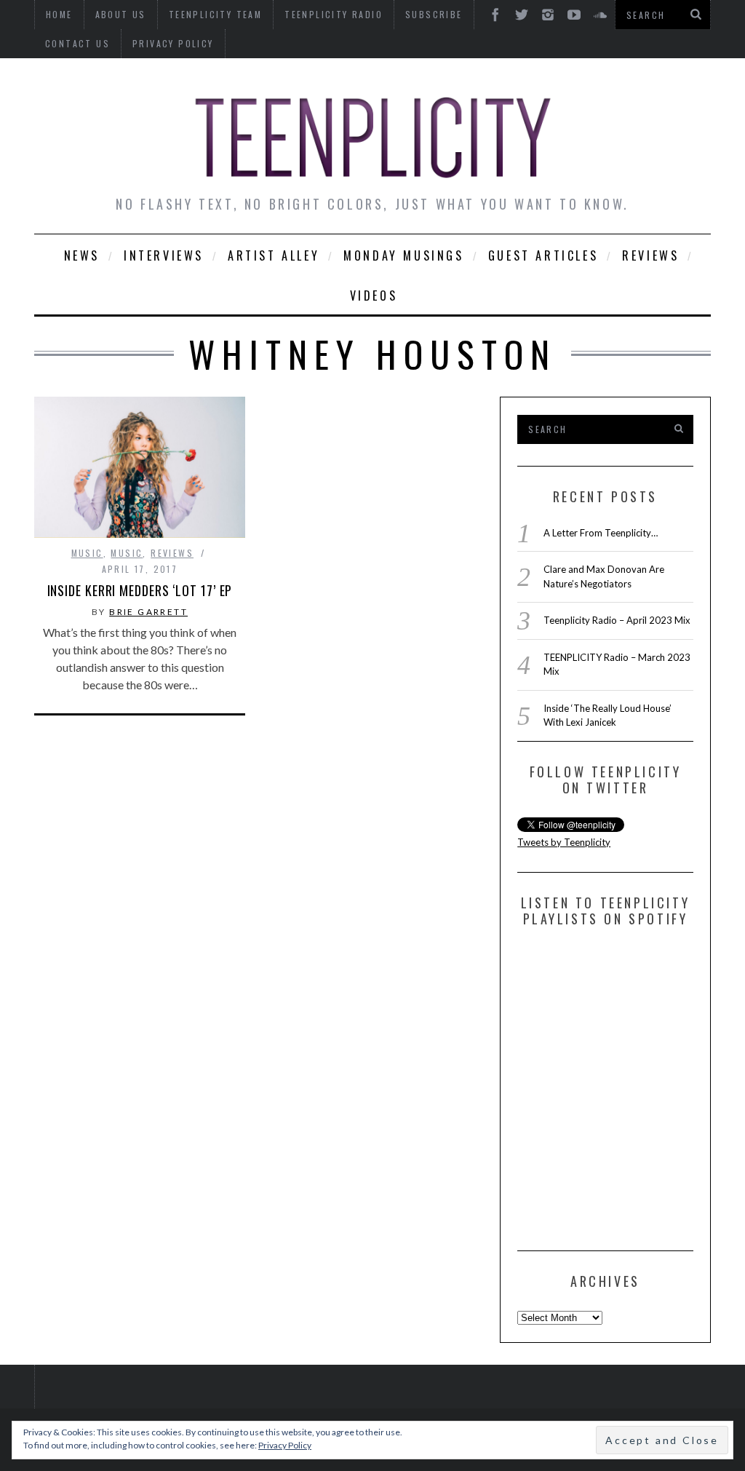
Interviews (164, 255)
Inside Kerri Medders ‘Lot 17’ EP (140, 590)
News (82, 255)
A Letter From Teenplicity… (600, 533)
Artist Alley (273, 255)
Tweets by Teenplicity (563, 842)
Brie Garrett (148, 611)
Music (87, 553)
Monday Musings (403, 255)
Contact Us (77, 43)
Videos (374, 295)
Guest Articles (543, 255)
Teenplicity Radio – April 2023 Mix (616, 620)
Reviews (650, 255)
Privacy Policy (173, 43)
